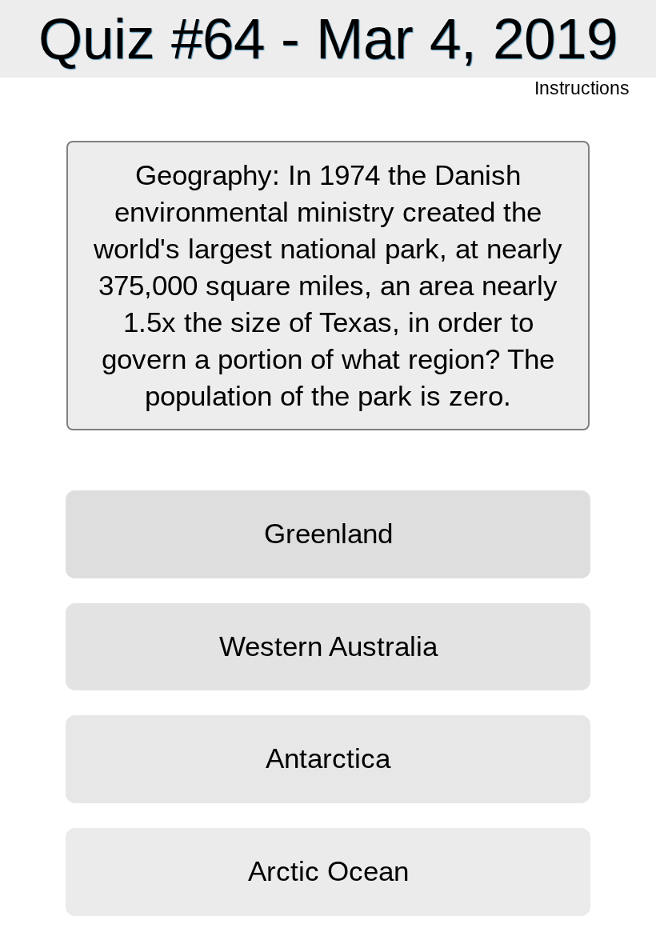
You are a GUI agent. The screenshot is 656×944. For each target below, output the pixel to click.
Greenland (328, 534)
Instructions (583, 89)
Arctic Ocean (328, 871)
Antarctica (328, 758)
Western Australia (328, 646)
